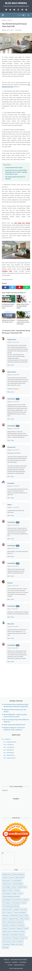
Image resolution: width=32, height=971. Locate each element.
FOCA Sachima (7, 893)
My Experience (12, 922)
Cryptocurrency (7, 883)
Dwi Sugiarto (10, 483)
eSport (4, 890)
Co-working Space (16, 880)
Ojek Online (6, 925)
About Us (6, 959)
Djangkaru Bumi (11, 339)
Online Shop (21, 925)
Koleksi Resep (14, 915)
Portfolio (10, 965)
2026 (6, 739)
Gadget (15, 893)
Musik (4, 922)
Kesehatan (5, 915)
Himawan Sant (11, 447)
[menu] (3, 15)
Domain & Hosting (18, 883)
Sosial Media (14, 934)
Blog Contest (6, 880)
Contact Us (7, 962)
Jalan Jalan (23, 909)
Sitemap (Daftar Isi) (19, 965)
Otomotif (5, 928)
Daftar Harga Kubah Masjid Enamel (14, 724)
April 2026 (9, 752)
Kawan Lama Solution (20, 912)
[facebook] (6, 10)
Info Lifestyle (6, 903)
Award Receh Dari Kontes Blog (19, 959)
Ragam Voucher (7, 931)
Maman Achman (11, 372)
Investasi (16, 909)
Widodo (9, 504)
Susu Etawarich (7, 938)
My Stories (20, 922)
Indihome (26, 899)
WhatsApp (5, 947)
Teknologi (15, 938)
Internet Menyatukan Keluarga (11, 906)
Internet (24, 903)
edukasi (14, 887)
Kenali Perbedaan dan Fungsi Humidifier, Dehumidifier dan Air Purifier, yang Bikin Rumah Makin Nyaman (16, 172)
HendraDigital (11, 399)
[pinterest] (26, 10)
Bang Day (10, 583)
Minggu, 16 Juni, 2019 (13, 342)
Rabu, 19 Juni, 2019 (12, 609)
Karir (4, 912)
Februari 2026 (10, 758)
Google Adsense (7, 899)
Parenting (12, 928)
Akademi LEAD (6, 874)
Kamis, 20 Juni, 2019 (12, 626)
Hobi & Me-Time (17, 899)
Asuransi (11, 877)
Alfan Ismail (10, 624)
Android (5, 877)
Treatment (20, 941)
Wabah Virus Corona (16, 944)
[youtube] (14, 10)
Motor (27, 918)
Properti (26, 928)
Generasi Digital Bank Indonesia (11, 896)
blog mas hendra (16, 3)
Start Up (21, 934)
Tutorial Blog (6, 944)
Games (20, 893)
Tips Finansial (6, 941)
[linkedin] (22, 10)
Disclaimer (15, 962)
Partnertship (22, 962)
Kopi (21, 915)
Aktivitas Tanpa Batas (18, 874)
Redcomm (16, 931)
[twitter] (10, 10)
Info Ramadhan (16, 903)
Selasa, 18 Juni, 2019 (13, 525)
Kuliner (4, 918)
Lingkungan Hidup (13, 918)
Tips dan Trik (23, 938)
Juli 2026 (9, 744)
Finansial (17, 890)
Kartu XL (9, 912)
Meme (21, 918)
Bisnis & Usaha (20, 877)
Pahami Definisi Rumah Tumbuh (14, 167)
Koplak (26, 915)
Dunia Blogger (6, 887)
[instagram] (18, 10)
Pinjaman (19, 928)
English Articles (22, 887)
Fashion (10, 890)
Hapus (12, 365)
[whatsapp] (26, 287)
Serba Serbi (6, 934)
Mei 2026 (9, 750)
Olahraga (13, 925)
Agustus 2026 (10, 742)
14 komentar (18, 30)
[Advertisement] (14, 771)
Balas (8, 365)
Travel (13, 941)
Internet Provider (7, 909)
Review (22, 931)
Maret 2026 (10, 755)
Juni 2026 (9, 747)
